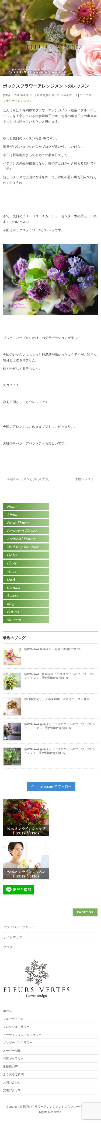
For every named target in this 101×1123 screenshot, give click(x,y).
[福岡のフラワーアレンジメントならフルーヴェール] (54, 47)
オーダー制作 (12, 1050)
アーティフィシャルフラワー (22, 1034)
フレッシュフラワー (16, 1026)
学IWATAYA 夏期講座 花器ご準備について (52, 649)
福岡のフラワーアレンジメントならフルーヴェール (57, 1106)
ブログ (8, 947)
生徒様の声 (10, 1066)
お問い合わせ (12, 1082)
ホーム (7, 1010)
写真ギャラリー (13, 1058)
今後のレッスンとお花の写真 (26, 479)
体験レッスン (86, 479)
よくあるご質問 (13, 1074)
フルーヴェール (13, 1018)
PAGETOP (85, 912)
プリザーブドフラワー (18, 1042)
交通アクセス (12, 1090)
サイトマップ (12, 937)
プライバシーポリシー (19, 927)
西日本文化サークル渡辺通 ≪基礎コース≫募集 (56, 699)
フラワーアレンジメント (19, 100)
